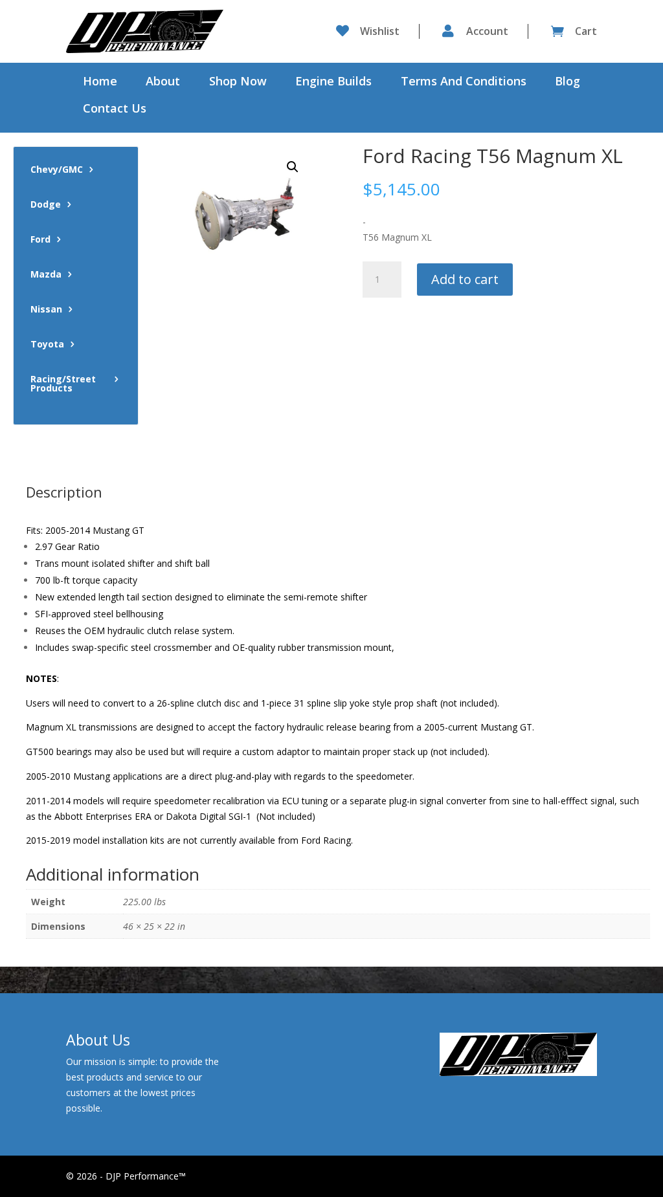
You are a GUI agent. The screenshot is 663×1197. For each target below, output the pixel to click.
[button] (292, 167)
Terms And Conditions (463, 82)
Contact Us (114, 110)
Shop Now (238, 82)
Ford (40, 240)
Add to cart (465, 279)
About (163, 82)
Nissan (46, 310)
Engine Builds (333, 82)
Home (100, 82)
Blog (567, 82)
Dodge (45, 205)
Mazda (46, 275)
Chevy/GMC (56, 170)
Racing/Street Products (63, 384)
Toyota (47, 345)
